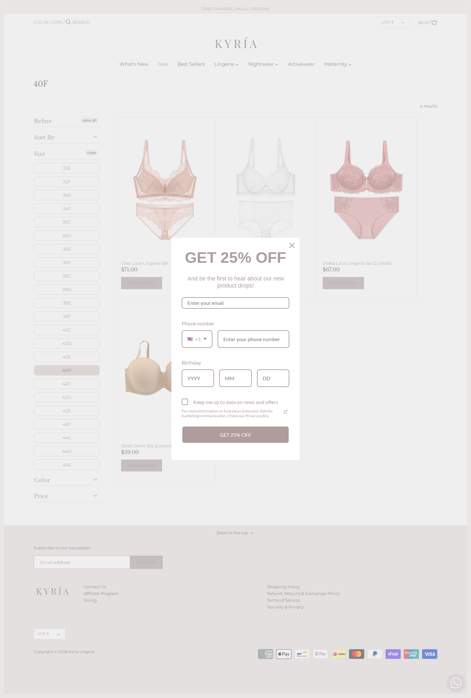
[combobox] (197, 339)
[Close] (292, 245)
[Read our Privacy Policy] (285, 412)
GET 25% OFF (235, 435)
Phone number (198, 323)
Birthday (191, 362)
